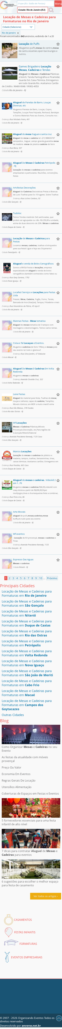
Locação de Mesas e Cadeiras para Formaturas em (27, 593)
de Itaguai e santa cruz (32, 134)
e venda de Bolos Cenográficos (33, 263)
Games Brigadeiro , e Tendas (35, 68)
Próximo (52, 578)
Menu (58, 3)
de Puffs (29, 43)
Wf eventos (19, 533)
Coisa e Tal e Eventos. (28, 343)
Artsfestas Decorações (24, 187)
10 (40, 578)
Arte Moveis (19, 511)
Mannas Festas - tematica (29, 320)
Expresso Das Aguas (23, 559)
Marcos (22, 451)
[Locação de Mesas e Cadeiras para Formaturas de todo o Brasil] (18, 33)
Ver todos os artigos (45, 896)
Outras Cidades (13, 715)
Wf (20, 422)
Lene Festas (19, 394)
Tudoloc (17, 213)
